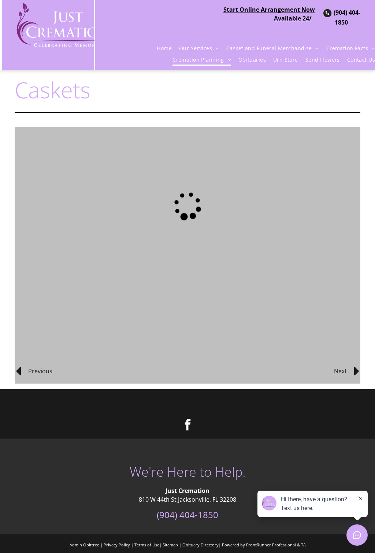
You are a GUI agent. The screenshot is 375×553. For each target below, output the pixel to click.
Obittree (91, 544)
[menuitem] (160, 48)
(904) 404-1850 (187, 515)
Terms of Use (146, 544)
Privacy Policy (117, 544)
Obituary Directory (200, 544)
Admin (76, 544)
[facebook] (187, 425)
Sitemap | (172, 544)
